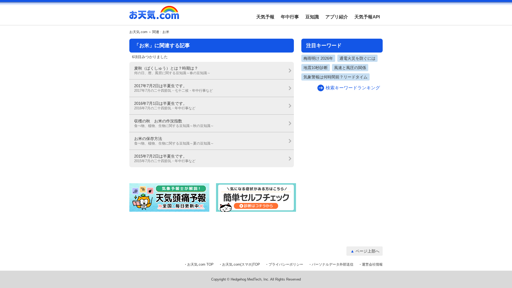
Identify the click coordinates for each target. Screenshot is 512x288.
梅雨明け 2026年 (318, 58)
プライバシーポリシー (286, 264)
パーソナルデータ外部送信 (332, 264)
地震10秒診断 (315, 67)
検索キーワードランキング (353, 87)
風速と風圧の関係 (350, 67)
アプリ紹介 (336, 16)
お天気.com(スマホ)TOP (241, 264)
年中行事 (290, 16)
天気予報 (265, 16)
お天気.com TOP (200, 264)
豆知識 (312, 16)
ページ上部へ (367, 251)
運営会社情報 (372, 264)
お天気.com (154, 15)
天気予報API (367, 16)
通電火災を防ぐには (357, 58)
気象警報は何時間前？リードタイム (335, 77)
